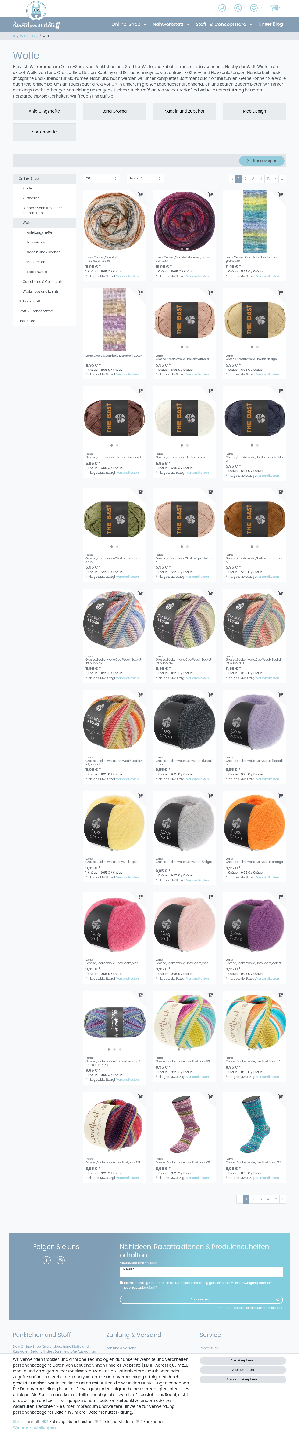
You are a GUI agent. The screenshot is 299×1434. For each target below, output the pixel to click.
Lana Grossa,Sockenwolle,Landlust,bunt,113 (183, 1059)
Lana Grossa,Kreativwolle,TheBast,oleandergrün (113, 558)
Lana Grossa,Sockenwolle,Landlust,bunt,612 (253, 1161)
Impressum (209, 1348)
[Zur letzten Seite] (282, 179)
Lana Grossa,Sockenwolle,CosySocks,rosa (182, 961)
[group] (114, 221)
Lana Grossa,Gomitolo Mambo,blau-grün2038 (253, 259)
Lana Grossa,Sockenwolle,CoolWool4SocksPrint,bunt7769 (254, 660)
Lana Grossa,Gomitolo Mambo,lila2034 (114, 355)
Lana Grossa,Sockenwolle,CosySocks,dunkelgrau (184, 761)
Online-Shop (126, 24)
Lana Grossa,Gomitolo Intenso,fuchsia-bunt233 (184, 259)
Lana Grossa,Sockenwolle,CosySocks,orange (254, 860)
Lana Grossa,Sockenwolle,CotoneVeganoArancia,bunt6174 (113, 1061)
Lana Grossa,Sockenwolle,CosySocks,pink (111, 961)
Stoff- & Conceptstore (221, 24)
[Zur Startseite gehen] (14, 36)
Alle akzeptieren (243, 1360)
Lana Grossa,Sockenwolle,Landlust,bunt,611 (183, 1161)
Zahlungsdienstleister (71, 1422)
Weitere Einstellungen (34, 1428)
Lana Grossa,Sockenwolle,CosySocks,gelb (112, 860)
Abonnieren (199, 1299)
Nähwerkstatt (169, 24)
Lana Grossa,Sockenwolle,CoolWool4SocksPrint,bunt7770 (114, 761)
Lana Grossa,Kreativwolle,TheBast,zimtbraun (254, 558)
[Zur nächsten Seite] (275, 179)
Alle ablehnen (243, 1370)
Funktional (153, 1422)
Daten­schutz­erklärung (110, 1412)
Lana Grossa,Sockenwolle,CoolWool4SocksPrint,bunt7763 (114, 660)
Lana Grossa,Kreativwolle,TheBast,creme (182, 455)
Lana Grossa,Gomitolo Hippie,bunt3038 (101, 259)
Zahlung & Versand (121, 1348)
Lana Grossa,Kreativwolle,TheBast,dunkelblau (254, 457)
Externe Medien (118, 1422)
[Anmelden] (222, 8)
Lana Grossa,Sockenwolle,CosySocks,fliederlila (254, 761)
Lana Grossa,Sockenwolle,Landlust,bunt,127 (112, 1161)
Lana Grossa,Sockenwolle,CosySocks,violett (253, 961)
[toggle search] (238, 8)
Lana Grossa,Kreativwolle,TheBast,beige (251, 357)
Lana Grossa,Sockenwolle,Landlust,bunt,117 (253, 1059)
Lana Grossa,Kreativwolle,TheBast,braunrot (113, 455)
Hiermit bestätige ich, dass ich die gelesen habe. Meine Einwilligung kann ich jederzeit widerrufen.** (197, 1285)
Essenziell (29, 1422)
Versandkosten (127, 276)
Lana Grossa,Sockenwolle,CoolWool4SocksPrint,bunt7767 (184, 660)
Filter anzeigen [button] (263, 161)
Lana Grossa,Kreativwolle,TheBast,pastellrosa (184, 558)
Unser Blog (271, 24)
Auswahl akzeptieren (243, 1379)
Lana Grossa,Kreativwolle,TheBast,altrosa (182, 357)
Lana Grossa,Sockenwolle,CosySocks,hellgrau (184, 862)
